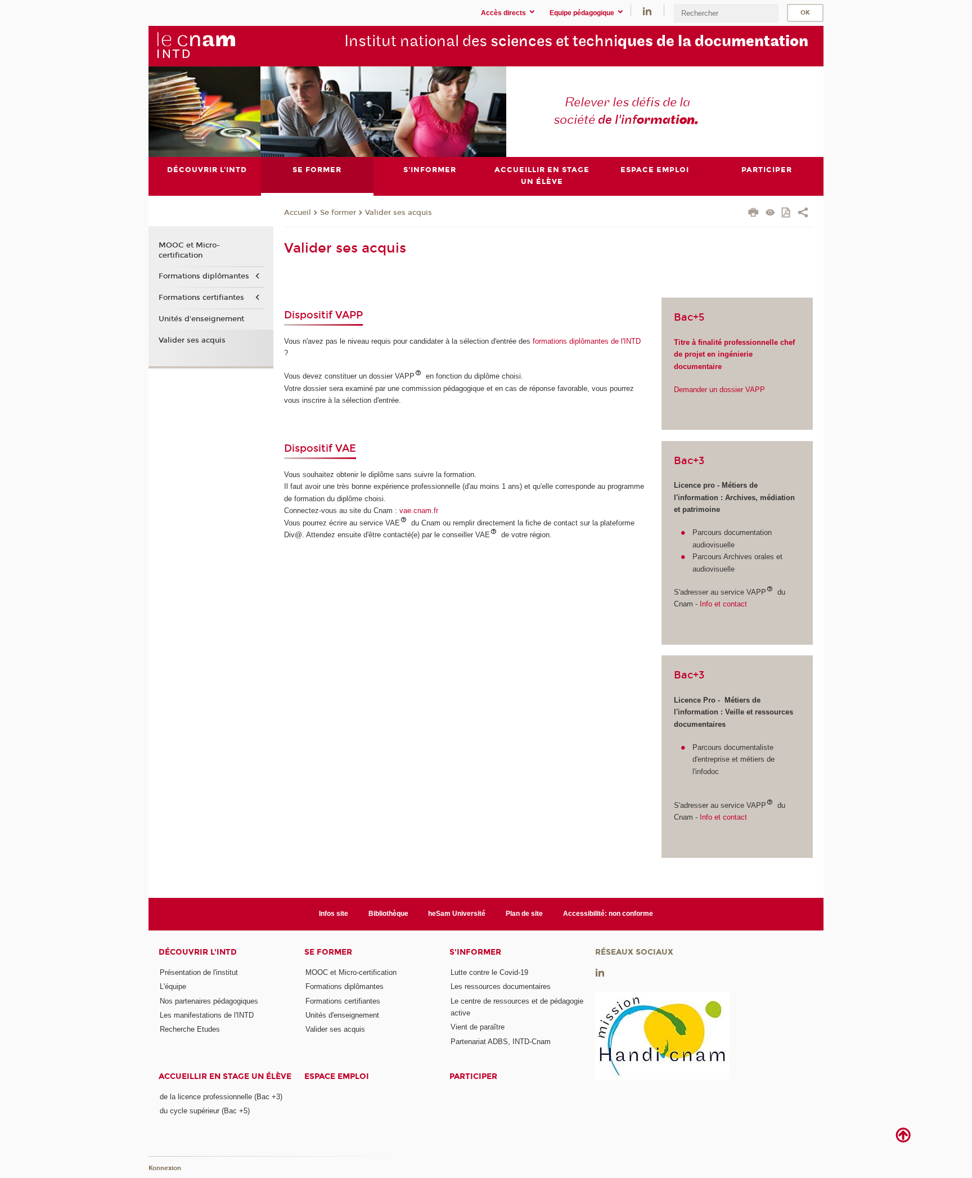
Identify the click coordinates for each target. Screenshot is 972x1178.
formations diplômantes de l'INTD (585, 341)
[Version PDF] (786, 213)
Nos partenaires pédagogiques (209, 1001)
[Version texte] (770, 213)
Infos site (333, 914)
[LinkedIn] (647, 10)
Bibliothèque (388, 914)
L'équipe (173, 986)
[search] (726, 13)
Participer (473, 1076)
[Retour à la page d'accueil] (195, 45)
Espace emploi (336, 1076)
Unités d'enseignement (201, 318)
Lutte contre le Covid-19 (489, 972)
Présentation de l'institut (199, 972)
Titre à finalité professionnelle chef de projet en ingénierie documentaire (734, 354)
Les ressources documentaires (501, 986)
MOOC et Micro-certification (189, 250)
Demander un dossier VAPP (719, 389)
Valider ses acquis (398, 212)
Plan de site (524, 914)
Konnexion (164, 1168)
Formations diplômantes (204, 276)
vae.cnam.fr (418, 510)
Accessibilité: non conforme (608, 914)
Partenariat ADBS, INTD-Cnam (501, 1041)
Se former (338, 212)
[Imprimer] (753, 213)
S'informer (475, 952)
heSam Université (456, 914)
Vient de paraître (478, 1027)
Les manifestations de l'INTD (207, 1015)
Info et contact (722, 604)
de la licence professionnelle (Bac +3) (221, 1096)
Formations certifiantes (201, 297)
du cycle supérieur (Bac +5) (205, 1111)
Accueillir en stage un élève (225, 1076)
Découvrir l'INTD (198, 952)
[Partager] (803, 213)
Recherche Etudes (190, 1029)
